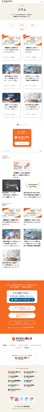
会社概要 (26, 347)
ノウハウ (11, 25)
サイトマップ (19, 347)
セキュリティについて (36, 345)
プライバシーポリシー (24, 345)
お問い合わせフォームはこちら (22, 322)
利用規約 (5, 345)
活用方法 (22, 25)
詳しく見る (22, 143)
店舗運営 (32, 25)
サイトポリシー (12, 345)
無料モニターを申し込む (22, 300)
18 (26, 124)
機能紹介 (22, 29)
